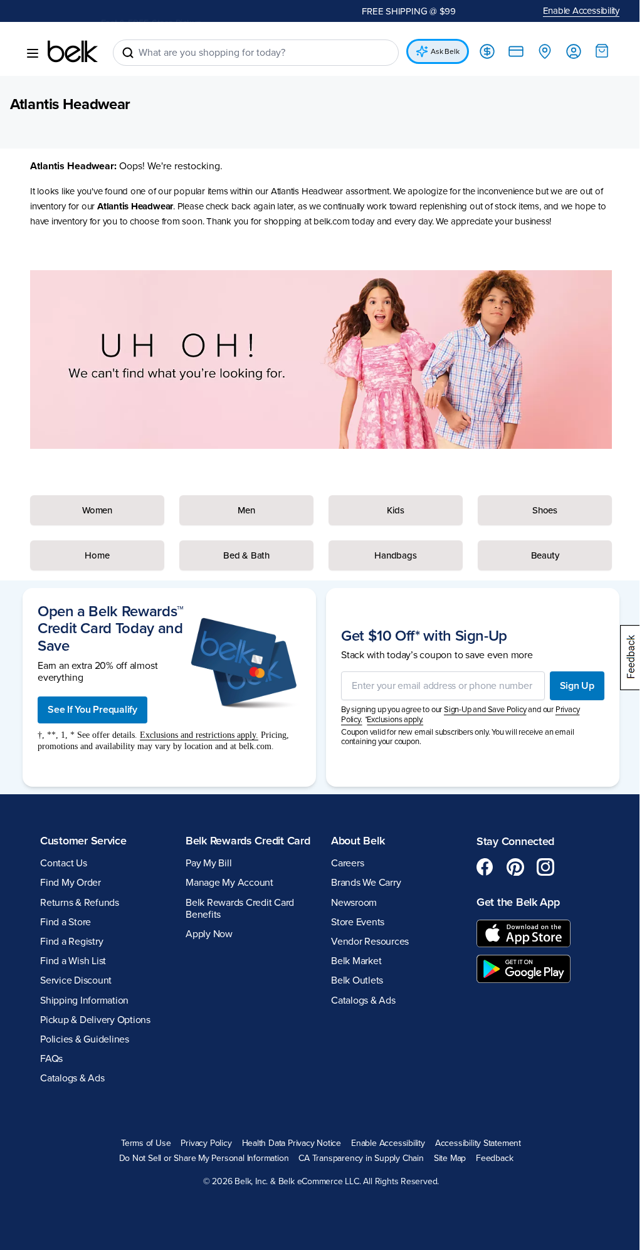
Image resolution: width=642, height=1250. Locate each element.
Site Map (445, 1159)
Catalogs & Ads (72, 1079)
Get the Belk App (511, 903)
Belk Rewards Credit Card (232, 847)
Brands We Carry (361, 883)
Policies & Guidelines (84, 1039)
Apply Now (206, 948)
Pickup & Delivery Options (95, 1020)
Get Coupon (201, 13)
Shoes (536, 510)
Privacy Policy (201, 1143)
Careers (343, 864)
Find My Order (70, 883)
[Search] (128, 52)
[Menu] (33, 53)
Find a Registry (71, 941)
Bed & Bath (243, 555)
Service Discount (76, 981)
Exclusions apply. (390, 720)
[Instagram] (538, 867)
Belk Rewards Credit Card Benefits (237, 922)
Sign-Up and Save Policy (480, 710)
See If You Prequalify (92, 709)
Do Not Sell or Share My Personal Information (199, 1159)
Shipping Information (84, 1000)
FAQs (51, 1059)
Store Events (353, 922)
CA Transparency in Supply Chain (356, 1159)
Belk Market (352, 961)
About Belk (353, 841)
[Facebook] (478, 867)
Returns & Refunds (79, 902)
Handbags (390, 555)
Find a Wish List (73, 961)
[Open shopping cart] (592, 50)
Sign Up (567, 686)
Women (96, 510)
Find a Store (65, 922)
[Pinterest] (508, 867)
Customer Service (83, 841)
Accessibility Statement (473, 1143)
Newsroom (349, 902)
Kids (390, 510)
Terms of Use (141, 1143)
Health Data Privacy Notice (287, 1143)
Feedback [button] (489, 1159)
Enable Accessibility (572, 10)
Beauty (537, 555)
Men (242, 510)
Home (96, 555)
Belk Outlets (353, 981)
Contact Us (63, 864)
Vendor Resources (365, 941)
